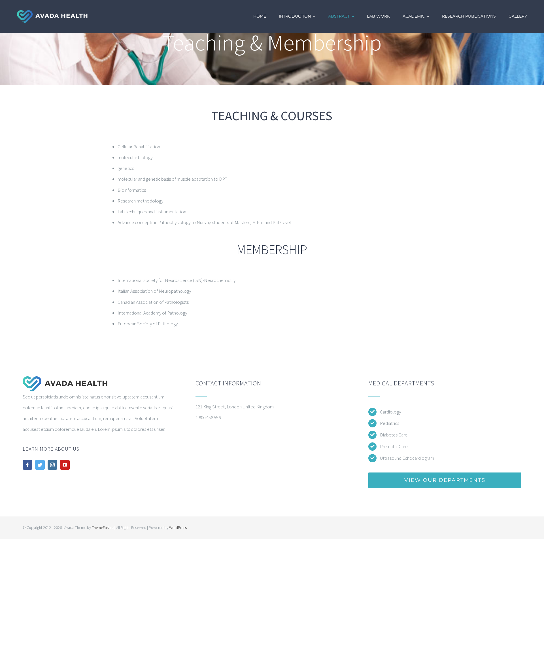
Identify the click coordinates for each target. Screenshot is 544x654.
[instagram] (52, 465)
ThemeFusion (103, 527)
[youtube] (65, 465)
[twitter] (40, 465)
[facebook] (27, 465)
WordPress (178, 527)
